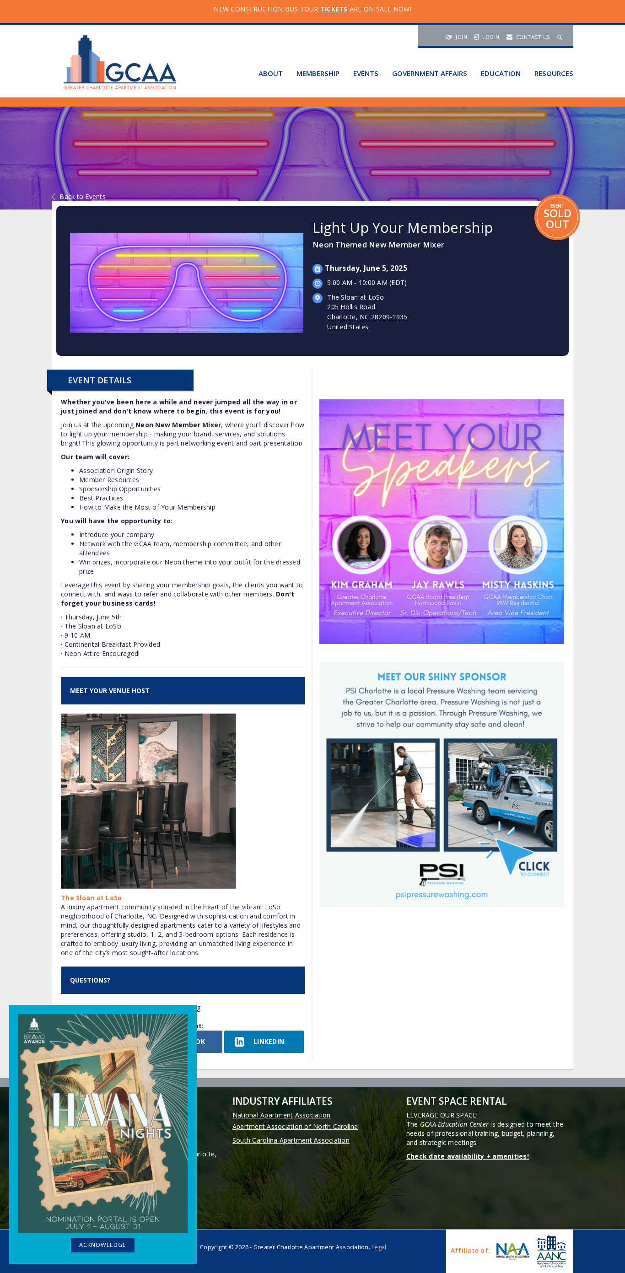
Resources (553, 73)
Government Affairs (429, 73)
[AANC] (550, 1251)
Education (501, 73)
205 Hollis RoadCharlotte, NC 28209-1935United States (367, 316)
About (271, 73)
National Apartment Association (281, 1115)
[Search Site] (561, 36)
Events (365, 73)
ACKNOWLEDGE (102, 1245)
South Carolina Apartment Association (291, 1140)
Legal (379, 1247)
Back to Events (82, 196)
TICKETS (334, 9)
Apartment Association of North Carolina (295, 1126)
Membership (317, 73)
